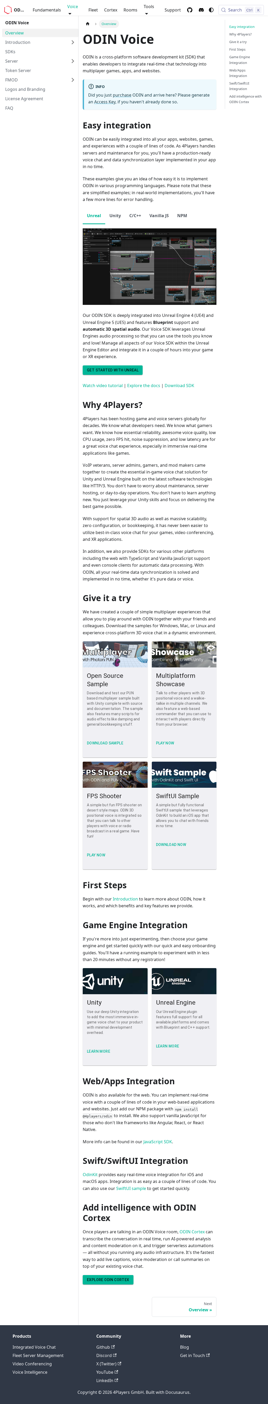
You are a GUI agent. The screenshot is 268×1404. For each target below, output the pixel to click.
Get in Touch (192, 1355)
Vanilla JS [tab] (159, 215)
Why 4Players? (240, 34)
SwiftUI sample (131, 1188)
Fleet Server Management (38, 1355)
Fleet (93, 10)
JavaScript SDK (157, 1142)
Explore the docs (143, 385)
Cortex (110, 10)
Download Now (171, 845)
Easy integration (242, 26)
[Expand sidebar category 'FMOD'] (73, 80)
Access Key (104, 102)
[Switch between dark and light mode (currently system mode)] (211, 10)
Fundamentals (47, 10)
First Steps (237, 49)
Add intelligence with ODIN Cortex (245, 99)
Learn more (98, 1051)
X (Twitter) (106, 1364)
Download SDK (179, 385)
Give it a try (238, 41)
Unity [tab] (115, 215)
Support (173, 10)
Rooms (130, 10)
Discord (104, 1355)
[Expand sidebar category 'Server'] (73, 61)
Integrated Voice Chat (34, 1347)
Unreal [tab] (94, 215)
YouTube (104, 1372)
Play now (165, 743)
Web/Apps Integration (238, 73)
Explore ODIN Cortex (108, 1280)
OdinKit (90, 1174)
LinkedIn (104, 1380)
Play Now (96, 855)
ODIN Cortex (192, 1232)
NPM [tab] (182, 215)
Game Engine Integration (239, 60)
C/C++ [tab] (135, 215)
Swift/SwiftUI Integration (239, 86)
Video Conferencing (32, 1364)
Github (103, 1347)
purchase (122, 95)
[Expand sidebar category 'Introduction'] (73, 42)
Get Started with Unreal (112, 370)
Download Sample (105, 743)
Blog (184, 1347)
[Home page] (88, 24)
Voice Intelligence (30, 1372)
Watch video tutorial (103, 385)
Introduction (125, 899)
